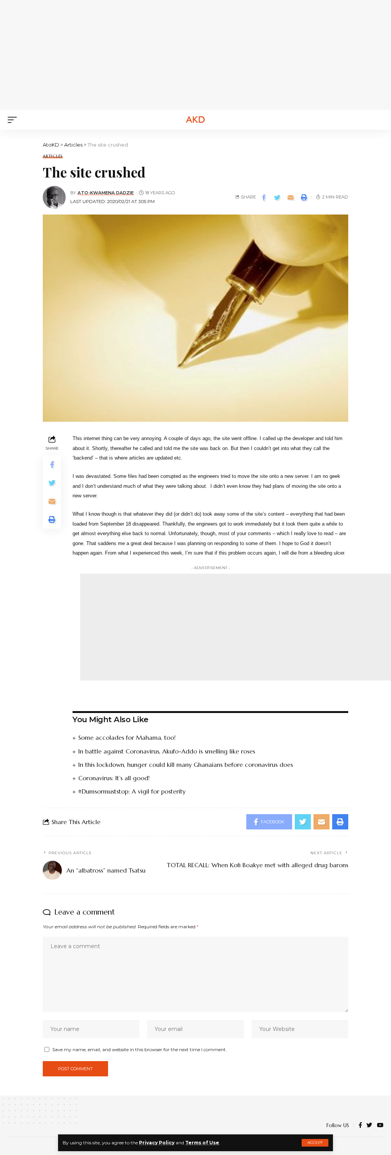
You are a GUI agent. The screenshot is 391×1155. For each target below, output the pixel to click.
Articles (53, 156)
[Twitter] (369, 1125)
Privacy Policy (156, 1142)
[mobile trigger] (14, 120)
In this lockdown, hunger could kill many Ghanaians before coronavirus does (185, 764)
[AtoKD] (195, 120)
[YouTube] (380, 1125)
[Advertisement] (200, 53)
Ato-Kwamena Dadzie (106, 192)
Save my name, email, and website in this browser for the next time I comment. (139, 1049)
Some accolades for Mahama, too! (127, 737)
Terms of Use (202, 1142)
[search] (377, 120)
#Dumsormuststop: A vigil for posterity (132, 791)
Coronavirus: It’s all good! (114, 778)
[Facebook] (360, 1125)
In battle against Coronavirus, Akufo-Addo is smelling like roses (166, 751)
